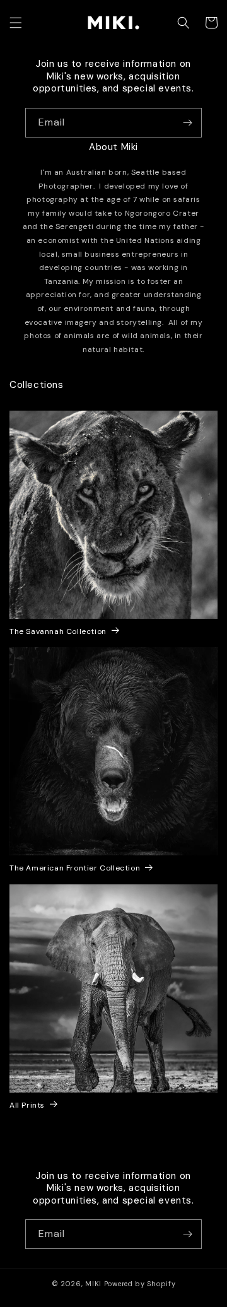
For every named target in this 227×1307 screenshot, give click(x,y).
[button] (16, 23)
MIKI (93, 1283)
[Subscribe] (187, 123)
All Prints (27, 1105)
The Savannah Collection (58, 631)
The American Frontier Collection (74, 868)
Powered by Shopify (140, 1283)
